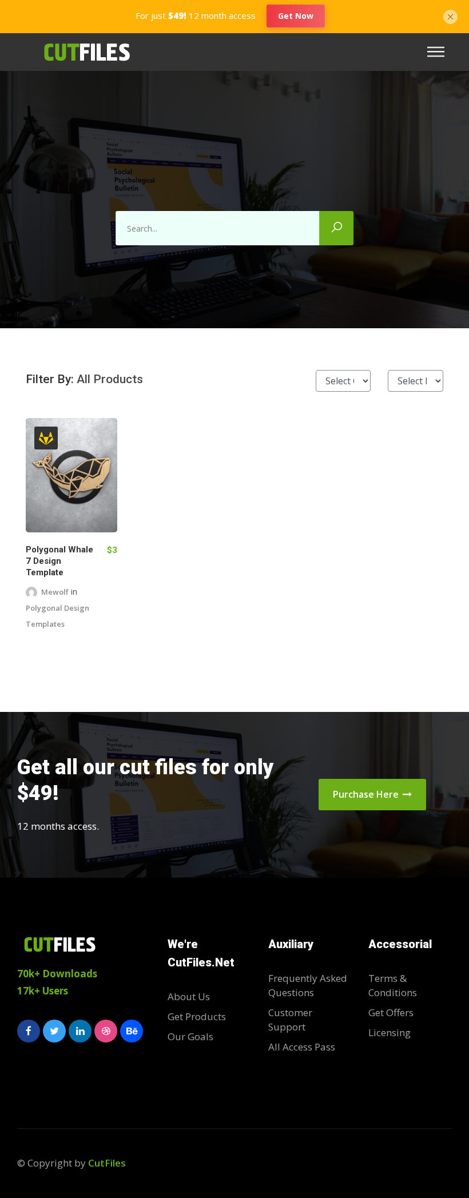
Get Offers (391, 1012)
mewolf (55, 592)
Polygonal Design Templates (57, 616)
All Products (110, 379)
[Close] (450, 15)
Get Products (197, 1016)
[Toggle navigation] (439, 52)
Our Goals (190, 1036)
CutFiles (107, 1162)
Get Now (295, 15)
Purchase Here (367, 794)
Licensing (389, 1032)
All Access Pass (301, 1046)
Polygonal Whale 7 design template (59, 561)
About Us (189, 996)
